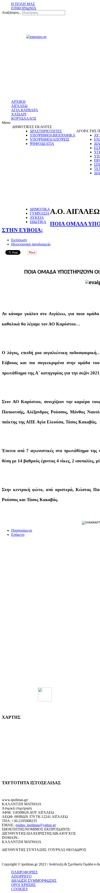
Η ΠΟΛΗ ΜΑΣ (23, 4)
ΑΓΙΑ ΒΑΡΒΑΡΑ (24, 110)
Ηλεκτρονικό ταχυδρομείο (30, 244)
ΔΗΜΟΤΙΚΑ (40, 209)
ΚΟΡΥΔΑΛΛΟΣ (23, 118)
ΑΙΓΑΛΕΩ (19, 106)
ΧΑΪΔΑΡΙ (18, 114)
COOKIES (19, 889)
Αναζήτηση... (11, 12)
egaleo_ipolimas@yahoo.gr (36, 825)
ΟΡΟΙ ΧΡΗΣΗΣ (23, 885)
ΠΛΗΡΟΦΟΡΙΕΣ (24, 872)
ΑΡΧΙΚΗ (18, 102)
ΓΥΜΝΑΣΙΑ (40, 213)
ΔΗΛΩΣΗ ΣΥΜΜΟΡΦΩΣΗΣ (34, 881)
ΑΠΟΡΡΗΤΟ (21, 876)
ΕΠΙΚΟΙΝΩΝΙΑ (23, 8)
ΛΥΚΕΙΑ (37, 218)
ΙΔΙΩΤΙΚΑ (38, 222)
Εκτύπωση (19, 240)
